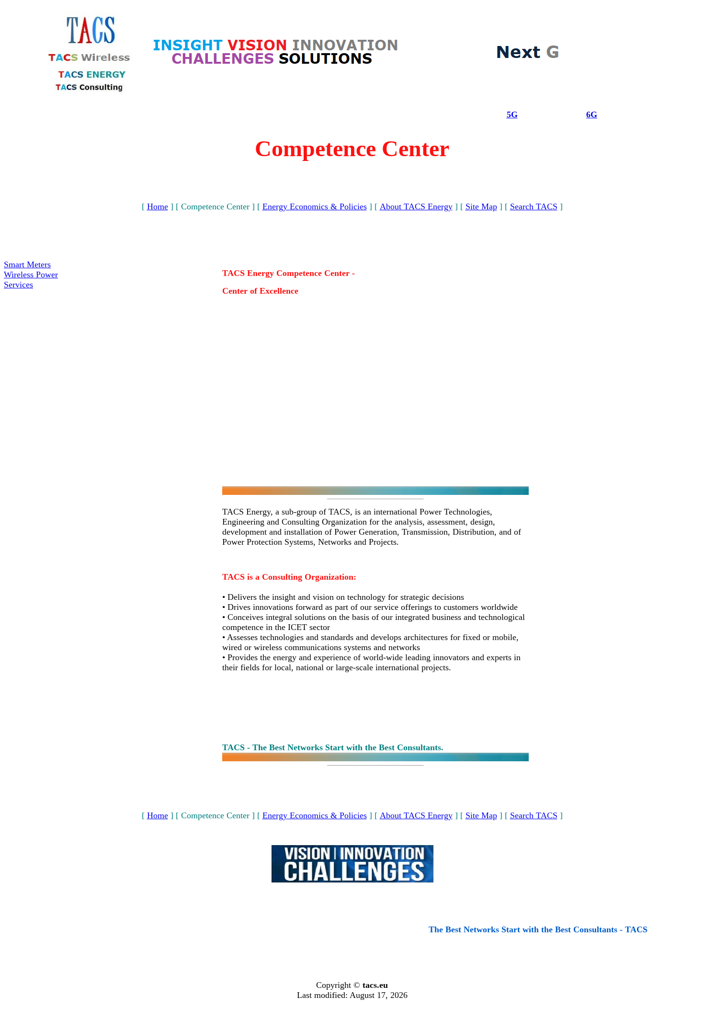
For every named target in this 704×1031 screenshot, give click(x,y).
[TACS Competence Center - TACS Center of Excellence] (275, 63)
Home (157, 206)
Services (18, 284)
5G (512, 114)
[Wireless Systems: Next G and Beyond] (528, 57)
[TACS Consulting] (91, 90)
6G (591, 114)
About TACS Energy (416, 206)
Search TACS (533, 206)
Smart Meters (27, 264)
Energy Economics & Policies (314, 206)
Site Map (481, 206)
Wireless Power (31, 274)
